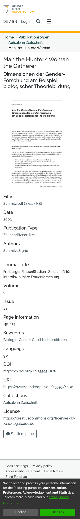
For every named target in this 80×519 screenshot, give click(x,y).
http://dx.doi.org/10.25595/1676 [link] (30, 371)
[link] (22, 203)
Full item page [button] (22, 434)
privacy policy (58, 497)
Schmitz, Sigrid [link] (15, 251)
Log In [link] (26, 21)
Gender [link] (24, 340)
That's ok (57, 512)
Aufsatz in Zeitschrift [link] (25, 42)
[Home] (18, 9)
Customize (10, 503)
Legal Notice (53, 471)
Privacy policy (42, 466)
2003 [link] (7, 219)
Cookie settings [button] (17, 466)
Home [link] (9, 37)
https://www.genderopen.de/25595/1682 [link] (38, 387)
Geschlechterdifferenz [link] (50, 340)
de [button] (6, 21)
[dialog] (40, 499)
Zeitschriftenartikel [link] (19, 235)
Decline (20, 512)
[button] (38, 21)
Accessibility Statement (23, 471)
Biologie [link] (10, 340)
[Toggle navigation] (48, 21)
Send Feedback (17, 477)
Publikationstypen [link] (34, 37)
